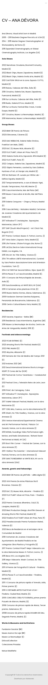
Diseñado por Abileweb (24, 678)
